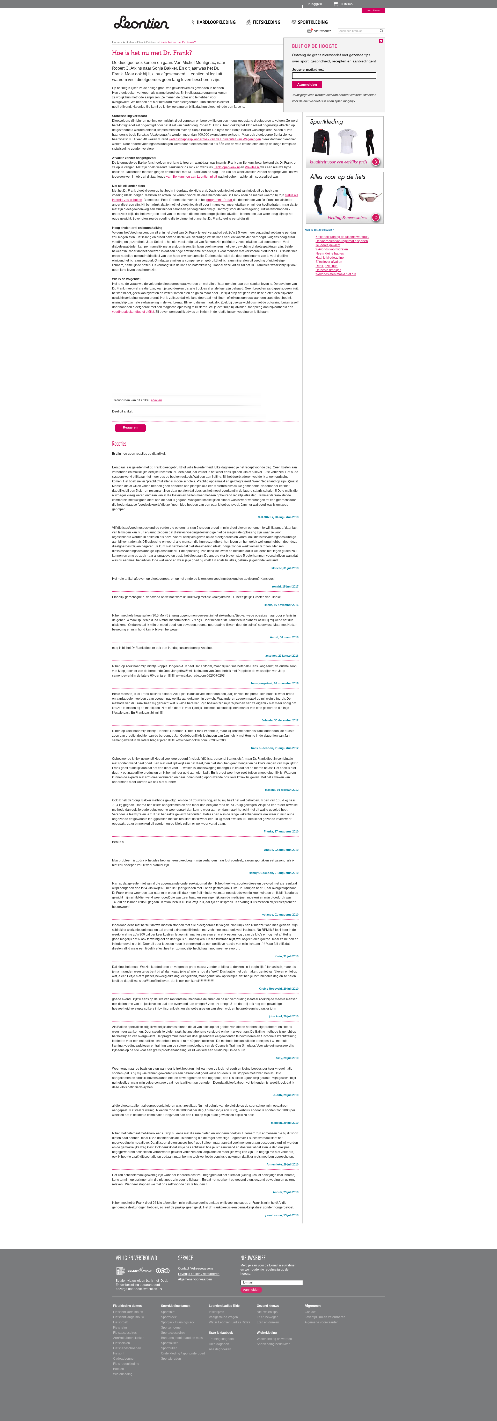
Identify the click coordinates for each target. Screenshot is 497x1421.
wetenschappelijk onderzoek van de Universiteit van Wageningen (215, 139)
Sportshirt (167, 1312)
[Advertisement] (205, 353)
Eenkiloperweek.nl (227, 167)
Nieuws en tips (267, 1312)
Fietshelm (120, 1327)
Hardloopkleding (216, 22)
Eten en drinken (268, 1322)
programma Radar (219, 200)
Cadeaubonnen (124, 1358)
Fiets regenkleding (126, 1364)
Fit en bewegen (268, 1317)
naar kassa (373, 10)
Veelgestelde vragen (223, 1317)
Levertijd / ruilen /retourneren (325, 1317)
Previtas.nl (252, 167)
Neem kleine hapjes (330, 253)
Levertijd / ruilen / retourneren (199, 1274)
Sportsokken (170, 1343)
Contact (310, 1312)
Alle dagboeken (220, 1349)
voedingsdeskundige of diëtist (133, 312)
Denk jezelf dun (327, 266)
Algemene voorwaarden (195, 1279)
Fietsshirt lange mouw (128, 1317)
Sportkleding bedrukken (273, 1344)
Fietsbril (118, 1353)
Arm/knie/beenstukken (128, 1338)
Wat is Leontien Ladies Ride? (229, 1322)
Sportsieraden (171, 1358)
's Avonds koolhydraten (332, 249)
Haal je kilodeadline (330, 257)
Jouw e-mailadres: (308, 69)
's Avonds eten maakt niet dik (336, 274)
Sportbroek (169, 1317)
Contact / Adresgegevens (195, 1268)
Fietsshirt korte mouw (128, 1312)
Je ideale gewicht (328, 245)
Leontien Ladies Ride (224, 1306)
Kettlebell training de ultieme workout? (342, 237)
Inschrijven (216, 1312)
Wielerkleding (123, 1374)
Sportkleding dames (176, 1306)
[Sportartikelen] (345, 141)
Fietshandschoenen (127, 1348)
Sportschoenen (171, 1327)
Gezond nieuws (268, 1306)
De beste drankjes (328, 270)
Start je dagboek (221, 1333)
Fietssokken (121, 1343)
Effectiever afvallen (329, 262)
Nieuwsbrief (322, 31)
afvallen (156, 400)
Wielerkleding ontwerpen (274, 1339)
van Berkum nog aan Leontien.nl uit (191, 176)
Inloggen (315, 4)
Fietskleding (267, 22)
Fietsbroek (120, 1322)
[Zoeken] (382, 30)
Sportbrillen (169, 1348)
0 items (347, 4)
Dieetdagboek (219, 1344)
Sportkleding (313, 22)
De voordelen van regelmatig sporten (342, 241)
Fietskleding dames (127, 1306)
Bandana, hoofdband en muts (182, 1338)
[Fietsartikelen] (345, 197)
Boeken (118, 1369)
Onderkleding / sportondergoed (183, 1353)
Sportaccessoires (173, 1333)
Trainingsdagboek (222, 1339)
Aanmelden (251, 1290)
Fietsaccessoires (125, 1333)
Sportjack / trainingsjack (177, 1322)
